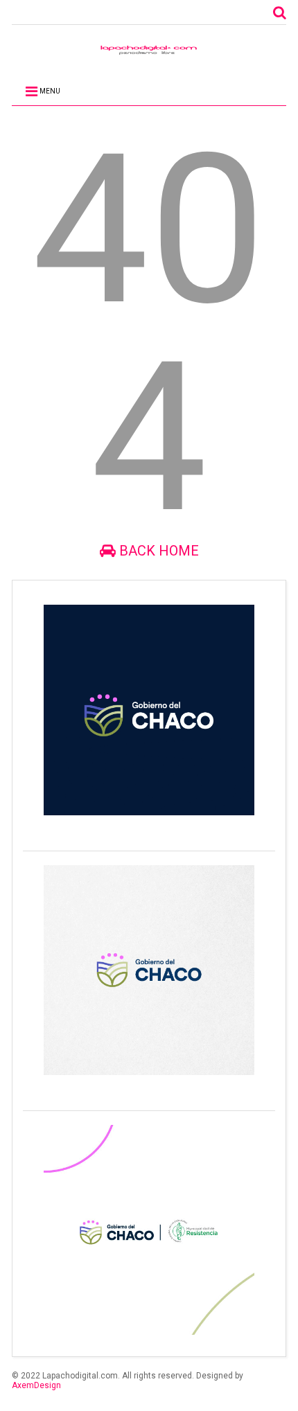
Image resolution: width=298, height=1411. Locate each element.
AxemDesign (36, 1385)
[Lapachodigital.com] (149, 53)
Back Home (157, 550)
